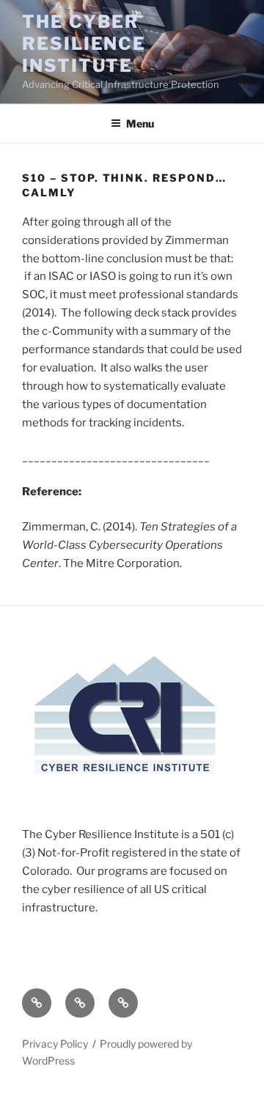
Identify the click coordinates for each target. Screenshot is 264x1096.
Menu (140, 123)
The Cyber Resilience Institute (84, 43)
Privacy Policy (55, 1043)
